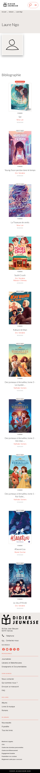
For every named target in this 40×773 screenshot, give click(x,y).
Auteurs (11, 12)
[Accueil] (11, 5)
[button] (20, 659)
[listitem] (3, 649)
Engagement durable (8, 753)
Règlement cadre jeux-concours (12, 759)
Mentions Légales (7, 741)
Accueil (4, 12)
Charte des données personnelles (12, 747)
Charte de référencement (10, 750)
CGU (3, 744)
